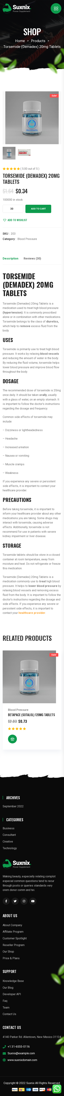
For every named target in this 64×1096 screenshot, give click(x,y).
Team (6, 1007)
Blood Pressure (27, 239)
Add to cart (38, 208)
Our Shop (8, 951)
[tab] (10, 259)
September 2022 (13, 806)
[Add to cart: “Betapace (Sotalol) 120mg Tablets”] (12, 739)
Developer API (12, 994)
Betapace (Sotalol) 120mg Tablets (31, 714)
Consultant (9, 835)
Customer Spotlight (15, 938)
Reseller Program (14, 945)
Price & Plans (11, 958)
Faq (5, 1001)
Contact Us (9, 1014)
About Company (12, 925)
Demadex (18, 284)
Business (8, 828)
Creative (8, 841)
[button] (15, 220)
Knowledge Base (13, 981)
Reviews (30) (32, 258)
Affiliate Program (13, 931)
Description (10, 258)
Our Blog (8, 987)
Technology (10, 848)
